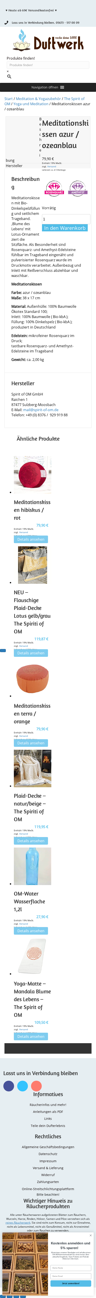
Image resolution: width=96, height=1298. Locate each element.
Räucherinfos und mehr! (48, 1105)
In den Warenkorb (65, 227)
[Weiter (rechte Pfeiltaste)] (3, 650)
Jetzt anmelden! (71, 1283)
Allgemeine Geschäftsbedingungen (48, 1147)
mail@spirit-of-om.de (40, 409)
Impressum (48, 1161)
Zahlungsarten (48, 1182)
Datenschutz (48, 1154)
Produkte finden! (21, 58)
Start (8, 98)
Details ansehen (30, 539)
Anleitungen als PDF (48, 1112)
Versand (51, 166)
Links (48, 1118)
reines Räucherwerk (18, 1223)
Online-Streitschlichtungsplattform (48, 1189)
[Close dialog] (91, 1235)
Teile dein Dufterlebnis (48, 1126)
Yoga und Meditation (30, 103)
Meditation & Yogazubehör (38, 98)
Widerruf (48, 1175)
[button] (44, 87)
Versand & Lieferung (48, 1168)
